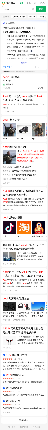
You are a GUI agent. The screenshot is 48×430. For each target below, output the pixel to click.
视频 (42, 3)
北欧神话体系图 (18, 16)
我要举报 (36, 427)
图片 (35, 3)
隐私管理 (24, 427)
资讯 (28, 3)
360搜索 (9, 3)
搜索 (41, 9)
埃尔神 (32, 16)
